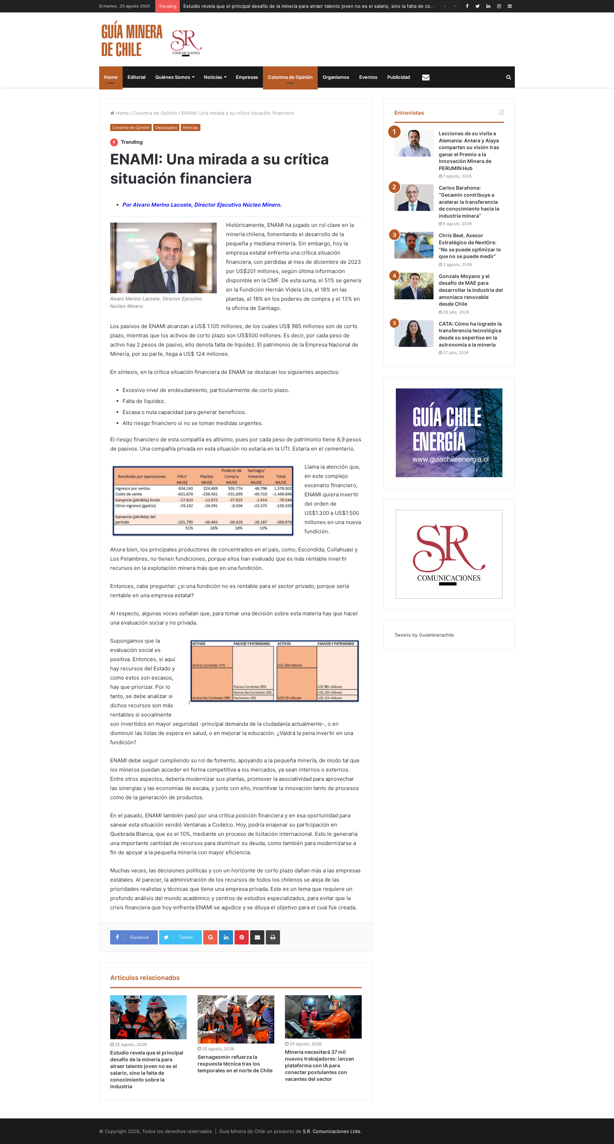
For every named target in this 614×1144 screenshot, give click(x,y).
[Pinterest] (242, 937)
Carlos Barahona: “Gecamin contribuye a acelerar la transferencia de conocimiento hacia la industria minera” (469, 201)
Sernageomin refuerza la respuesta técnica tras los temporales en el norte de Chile (235, 1063)
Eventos (368, 77)
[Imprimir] (273, 937)
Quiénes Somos (172, 77)
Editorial (136, 77)
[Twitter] (477, 6)
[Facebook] (467, 6)
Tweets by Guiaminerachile (424, 635)
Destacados (166, 127)
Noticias (213, 77)
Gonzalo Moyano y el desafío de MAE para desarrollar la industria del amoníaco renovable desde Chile (471, 290)
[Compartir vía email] (257, 937)
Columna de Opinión (290, 77)
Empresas (247, 77)
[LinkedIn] (488, 6)
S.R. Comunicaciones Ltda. (332, 1131)
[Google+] (210, 937)
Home (111, 77)
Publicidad (398, 77)
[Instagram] (499, 6)
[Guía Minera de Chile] (151, 39)
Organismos (336, 77)
